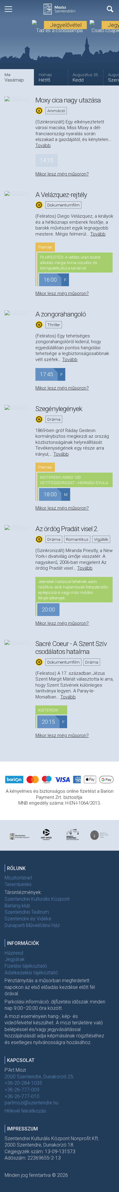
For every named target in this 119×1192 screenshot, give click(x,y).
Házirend (14, 953)
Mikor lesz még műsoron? (62, 174)
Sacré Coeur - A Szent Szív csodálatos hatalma (71, 647)
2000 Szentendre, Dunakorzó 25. (39, 1077)
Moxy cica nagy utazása (68, 100)
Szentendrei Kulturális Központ (37, 899)
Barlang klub (17, 906)
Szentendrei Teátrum (27, 912)
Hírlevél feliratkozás (25, 1111)
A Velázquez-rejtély (61, 195)
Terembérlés (18, 884)
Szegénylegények (58, 409)
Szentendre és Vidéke (28, 919)
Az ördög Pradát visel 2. (66, 529)
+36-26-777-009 (22, 1090)
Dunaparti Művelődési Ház (32, 925)
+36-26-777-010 (22, 1096)
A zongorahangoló (60, 314)
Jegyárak (15, 959)
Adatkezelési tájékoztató (31, 973)
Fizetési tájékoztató (26, 966)
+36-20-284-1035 (23, 1083)
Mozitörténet (18, 878)
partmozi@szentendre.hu (31, 1103)
